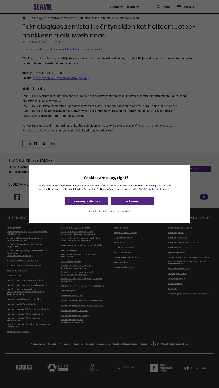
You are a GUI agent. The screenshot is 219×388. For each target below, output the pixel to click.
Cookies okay (132, 201)
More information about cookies (154, 189)
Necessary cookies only (87, 201)
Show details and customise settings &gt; (109, 211)
